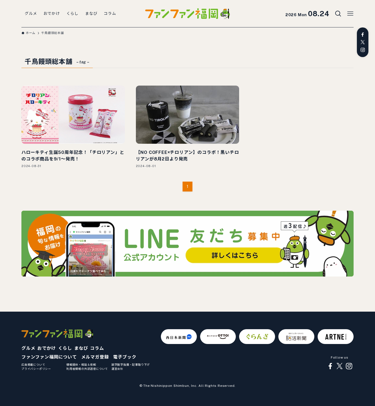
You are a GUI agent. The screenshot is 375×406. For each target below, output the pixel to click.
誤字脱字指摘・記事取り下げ (130, 364)
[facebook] (362, 34)
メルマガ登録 (95, 357)
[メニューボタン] (350, 13)
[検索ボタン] (338, 13)
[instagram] (362, 50)
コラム (97, 348)
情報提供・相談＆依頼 (81, 364)
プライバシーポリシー (36, 368)
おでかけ (46, 348)
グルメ (28, 348)
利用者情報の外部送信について (87, 368)
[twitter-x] (362, 42)
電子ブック (124, 357)
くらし (65, 348)
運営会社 (117, 368)
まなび (81, 348)
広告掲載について (33, 364)
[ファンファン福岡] (187, 13)
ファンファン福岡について (49, 357)
